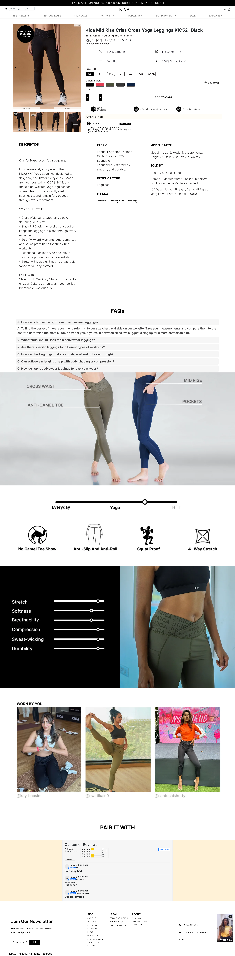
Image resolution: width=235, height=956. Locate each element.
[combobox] (22, 9)
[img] (75, 865)
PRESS (90, 932)
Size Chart (213, 82)
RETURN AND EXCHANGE (92, 927)
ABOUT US (91, 918)
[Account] (224, 9)
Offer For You (94, 116)
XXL (141, 73)
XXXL (151, 73)
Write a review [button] (164, 849)
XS (89, 73)
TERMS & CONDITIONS (119, 918)
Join (34, 942)
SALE (192, 15)
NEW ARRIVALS (52, 15)
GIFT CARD (91, 922)
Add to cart (163, 97)
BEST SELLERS (21, 15)
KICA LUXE (80, 15)
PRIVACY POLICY (116, 922)
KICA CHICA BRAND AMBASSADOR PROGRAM (95, 942)
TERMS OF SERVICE (118, 925)
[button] (6, 9)
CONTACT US (92, 936)
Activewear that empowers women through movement (139, 921)
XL (130, 73)
